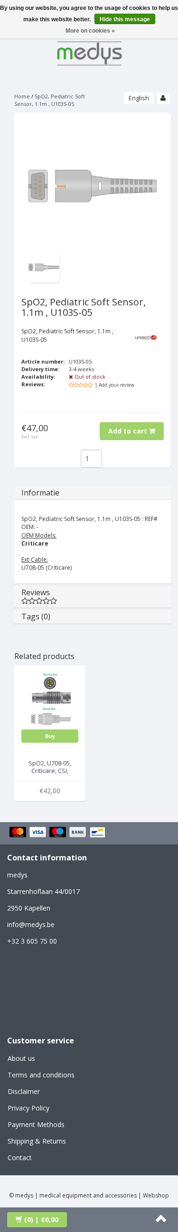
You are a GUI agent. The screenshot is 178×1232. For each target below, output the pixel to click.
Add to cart (128, 430)
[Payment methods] (58, 833)
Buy (50, 735)
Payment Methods (36, 1124)
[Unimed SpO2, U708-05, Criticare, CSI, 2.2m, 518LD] (49, 700)
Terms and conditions (41, 1074)
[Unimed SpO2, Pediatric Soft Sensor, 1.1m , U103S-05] (43, 267)
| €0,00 (41, 1219)
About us (21, 1058)
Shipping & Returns (37, 1141)
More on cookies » (90, 30)
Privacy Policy (28, 1107)
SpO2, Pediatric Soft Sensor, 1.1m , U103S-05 (49, 100)
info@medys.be (31, 924)
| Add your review (114, 385)
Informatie (40, 492)
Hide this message (125, 19)
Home (22, 96)
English (139, 98)
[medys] (89, 52)
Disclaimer (24, 1091)
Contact (20, 1157)
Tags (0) (35, 616)
